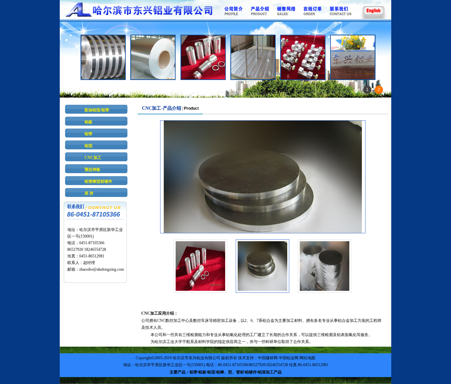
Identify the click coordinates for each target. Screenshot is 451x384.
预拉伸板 (92, 169)
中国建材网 (268, 358)
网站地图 (307, 358)
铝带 (88, 134)
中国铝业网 (288, 358)
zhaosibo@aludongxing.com (101, 269)
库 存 (89, 193)
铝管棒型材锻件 (98, 181)
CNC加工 (93, 157)
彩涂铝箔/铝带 (97, 110)
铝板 (88, 122)
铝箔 (88, 145)
